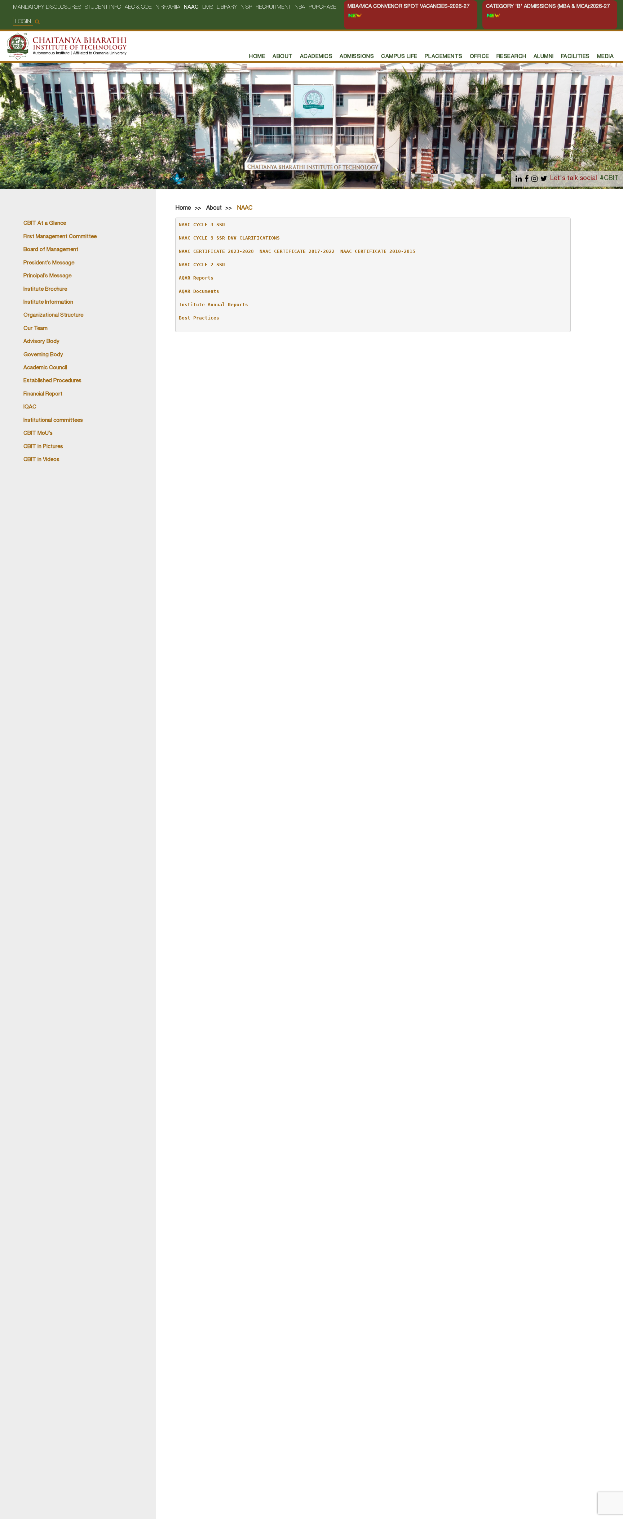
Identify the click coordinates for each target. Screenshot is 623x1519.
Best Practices (199, 318)
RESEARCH (511, 56)
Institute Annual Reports (213, 304)
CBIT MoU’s (38, 433)
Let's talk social (573, 179)
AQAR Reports (196, 278)
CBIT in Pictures (43, 447)
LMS (207, 7)
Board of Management (50, 250)
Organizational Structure (53, 315)
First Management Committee (60, 237)
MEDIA (605, 56)
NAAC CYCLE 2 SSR (202, 264)
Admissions (357, 56)
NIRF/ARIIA (167, 7)
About (283, 56)
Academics (316, 56)
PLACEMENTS (444, 56)
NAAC (191, 7)
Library (227, 7)
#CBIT (609, 179)
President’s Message (48, 263)
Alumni (544, 56)
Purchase (322, 7)
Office (479, 56)
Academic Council (45, 368)
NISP (246, 7)
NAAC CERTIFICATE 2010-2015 (377, 251)
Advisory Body (41, 341)
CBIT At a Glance (44, 223)
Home (183, 208)
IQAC (29, 407)
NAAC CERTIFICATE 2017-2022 (297, 251)
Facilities (575, 56)
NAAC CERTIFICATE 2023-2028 (216, 251)
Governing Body (43, 355)
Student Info (103, 7)
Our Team (35, 328)
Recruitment (273, 7)
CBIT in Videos (41, 460)
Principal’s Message (47, 276)
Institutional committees (53, 420)
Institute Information (48, 302)
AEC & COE (138, 7)
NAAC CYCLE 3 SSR (202, 224)
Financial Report (42, 394)
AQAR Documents (199, 291)
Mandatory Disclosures (47, 7)
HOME (257, 56)
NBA (300, 7)
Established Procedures (52, 381)
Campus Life (399, 56)
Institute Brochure (45, 289)
